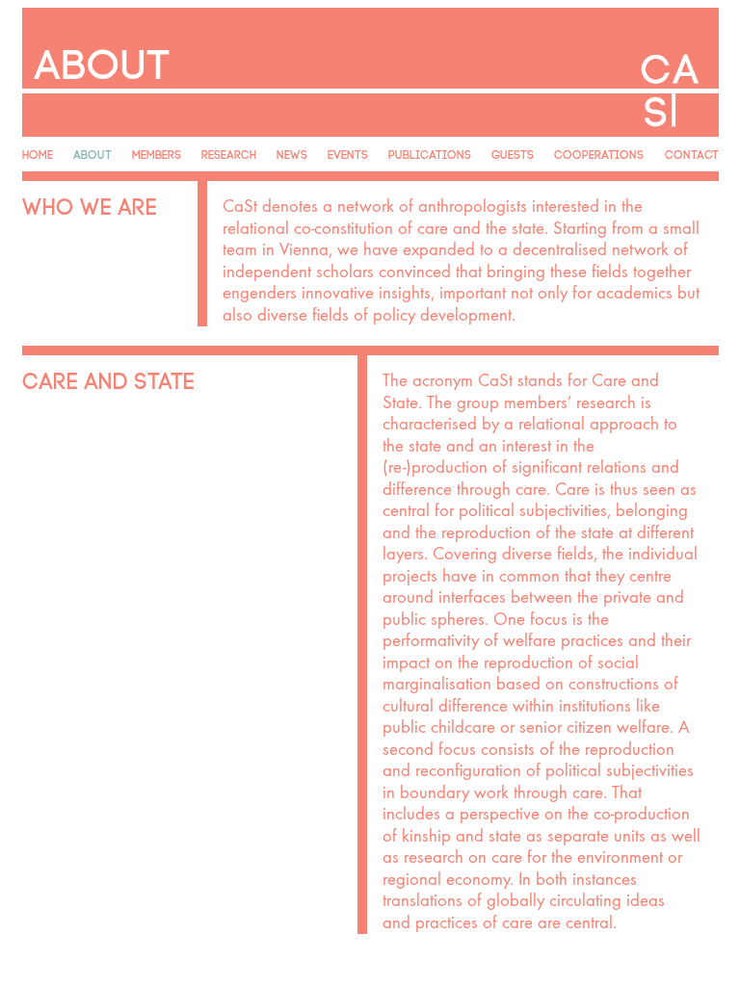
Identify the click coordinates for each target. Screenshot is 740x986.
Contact (692, 153)
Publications (429, 153)
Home (37, 153)
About (92, 153)
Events (348, 153)
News (292, 153)
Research (228, 153)
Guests (512, 153)
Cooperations (599, 153)
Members (156, 153)
